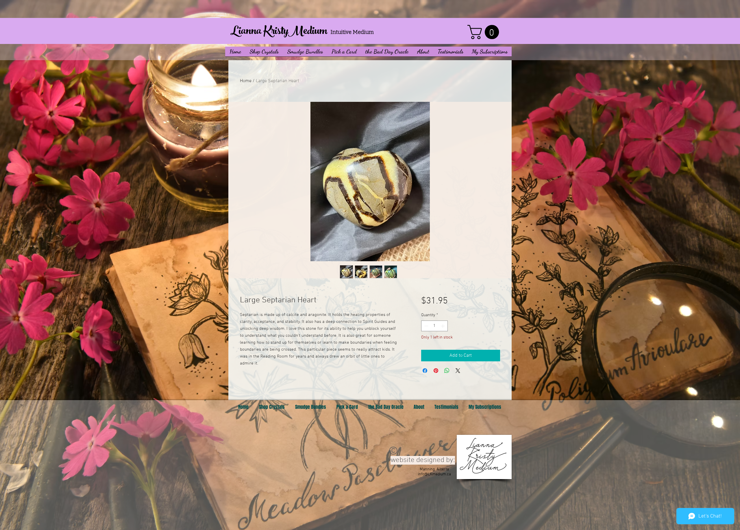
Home (245, 81)
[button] (264, 53)
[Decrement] (425, 326)
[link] (484, 32)
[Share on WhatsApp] (446, 370)
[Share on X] (457, 370)
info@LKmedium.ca (434, 474)
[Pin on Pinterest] (435, 370)
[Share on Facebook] (424, 370)
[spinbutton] (434, 326)
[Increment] (443, 326)
